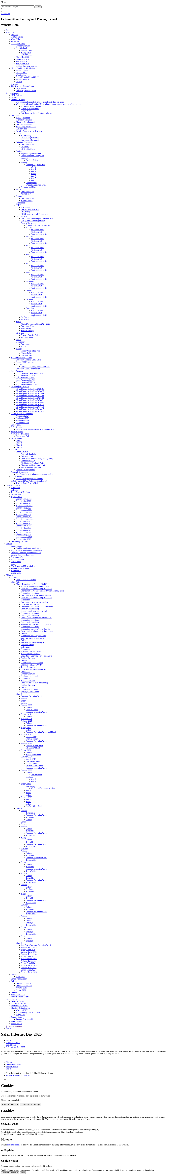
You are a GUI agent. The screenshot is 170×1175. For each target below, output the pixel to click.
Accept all (14, 1104)
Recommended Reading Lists (32, 156)
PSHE (18, 205)
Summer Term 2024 (29, 965)
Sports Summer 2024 (24, 512)
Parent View (16, 562)
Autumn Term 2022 (28, 968)
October (29, 290)
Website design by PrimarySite (18, 1075)
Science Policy (26, 200)
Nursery (14, 577)
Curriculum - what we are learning (34, 602)
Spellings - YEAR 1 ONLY (32, 665)
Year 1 (33, 169)
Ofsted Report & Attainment (22, 414)
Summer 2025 (26, 734)
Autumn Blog (26, 50)
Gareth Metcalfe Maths (30, 109)
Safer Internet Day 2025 (15, 1047)
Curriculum (15, 115)
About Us (10, 32)
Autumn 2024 (26, 721)
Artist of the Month (28, 223)
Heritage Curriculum (24, 120)
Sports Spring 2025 (23, 508)
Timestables (30, 813)
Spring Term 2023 (28, 970)
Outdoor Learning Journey (26, 66)
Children (9, 575)
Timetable (30, 817)
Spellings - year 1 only (30, 676)
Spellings (29, 777)
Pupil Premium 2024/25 (25, 378)
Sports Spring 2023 (23, 521)
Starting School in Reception (22, 555)
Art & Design (21, 216)
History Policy (26, 353)
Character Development (25, 122)
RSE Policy (25, 212)
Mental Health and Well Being (23, 68)
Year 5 (33, 178)
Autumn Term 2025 (28, 947)
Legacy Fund (21, 88)
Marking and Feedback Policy (33, 463)
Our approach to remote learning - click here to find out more (40, 102)
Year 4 (33, 176)
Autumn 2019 (21, 988)
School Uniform (17, 559)
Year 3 (33, 174)
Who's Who (15, 39)
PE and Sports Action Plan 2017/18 (30, 407)
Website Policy (12, 1066)
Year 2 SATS (31, 759)
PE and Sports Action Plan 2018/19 (30, 405)
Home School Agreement (31, 467)
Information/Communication (32, 663)
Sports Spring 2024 (23, 514)
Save (23, 1173)
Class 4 (19, 447)
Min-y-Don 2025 (22, 61)
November (30, 299)
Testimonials (16, 571)
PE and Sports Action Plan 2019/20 (30, 402)
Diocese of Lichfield (19, 1003)
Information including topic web (33, 636)
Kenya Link (20, 1015)
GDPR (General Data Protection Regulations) (29, 481)
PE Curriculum (27, 337)
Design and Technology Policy (33, 221)
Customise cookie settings (30, 1104)
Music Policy (26, 328)
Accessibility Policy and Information (35, 366)
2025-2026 (20, 977)
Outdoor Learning (18, 43)
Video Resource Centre (20, 568)
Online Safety (16, 476)
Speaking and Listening (30, 187)
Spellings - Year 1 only (30, 692)
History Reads (26, 355)
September (30, 281)
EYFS (18, 133)
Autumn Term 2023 (28, 961)
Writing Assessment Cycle (36, 185)
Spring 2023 (26, 784)
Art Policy (25, 319)
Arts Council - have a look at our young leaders (34, 474)
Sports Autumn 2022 (24, 523)
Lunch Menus (16, 546)
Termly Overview (28, 667)
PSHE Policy (26, 207)
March (28, 245)
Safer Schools (16, 427)
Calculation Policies (23, 124)
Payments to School (19, 557)
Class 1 (19, 440)
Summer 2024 (26, 757)
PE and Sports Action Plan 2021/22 (30, 398)
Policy (23, 346)
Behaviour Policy (28, 456)
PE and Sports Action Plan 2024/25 (30, 391)
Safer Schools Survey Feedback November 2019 (35, 429)
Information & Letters (29, 689)
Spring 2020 (21, 990)
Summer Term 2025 (29, 959)
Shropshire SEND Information (28, 369)
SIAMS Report (17, 432)
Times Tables (31, 860)
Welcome (14, 35)
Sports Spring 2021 (23, 535)
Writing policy (31, 183)
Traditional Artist (37, 230)
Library (14, 992)
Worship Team (16, 1021)
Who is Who (21, 75)
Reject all (5, 1104)
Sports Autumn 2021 (24, 530)
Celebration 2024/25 (24, 983)
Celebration (25, 633)
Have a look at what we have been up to (37, 631)
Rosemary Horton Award (26, 91)
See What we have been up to (32, 642)
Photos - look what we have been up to (36, 618)
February (29, 236)
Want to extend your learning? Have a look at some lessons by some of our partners (48, 104)
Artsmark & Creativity (19, 472)
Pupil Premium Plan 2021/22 (27, 384)
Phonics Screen (32, 710)
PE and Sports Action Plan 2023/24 (30, 393)
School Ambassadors (19, 979)
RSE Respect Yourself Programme (34, 214)
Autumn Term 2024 (28, 954)
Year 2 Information (33, 754)
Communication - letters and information (37, 606)
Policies (19, 82)
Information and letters (30, 593)
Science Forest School (34, 766)
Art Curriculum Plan (29, 317)
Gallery (29, 707)
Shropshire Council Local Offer (28, 360)
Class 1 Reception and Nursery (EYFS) (31, 584)
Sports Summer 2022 (24, 526)
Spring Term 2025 (28, 956)
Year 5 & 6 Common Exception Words (36, 945)
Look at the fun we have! (26, 580)
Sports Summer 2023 (24, 519)
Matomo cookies (13, 1145)
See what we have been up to (32, 638)
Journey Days (16, 1017)
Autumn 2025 (26, 705)
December (30, 308)
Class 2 (19, 443)
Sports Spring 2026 (23, 501)
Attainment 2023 (22, 418)
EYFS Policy (26, 135)
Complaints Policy (28, 461)
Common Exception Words (31, 696)
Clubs (13, 974)
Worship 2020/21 (22, 1010)
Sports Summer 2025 (24, 506)
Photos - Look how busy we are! (34, 611)
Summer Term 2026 (29, 952)
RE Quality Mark (28, 149)
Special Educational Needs (21, 357)
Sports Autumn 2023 (24, 517)
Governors (15, 97)
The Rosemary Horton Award (22, 86)
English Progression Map (31, 153)
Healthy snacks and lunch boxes (28, 548)
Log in (8, 1028)
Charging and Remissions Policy (34, 465)
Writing (24, 162)
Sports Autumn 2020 (24, 537)
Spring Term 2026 (28, 950)
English (19, 151)
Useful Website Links (34, 806)
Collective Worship (18, 1001)
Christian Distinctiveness (20, 1008)
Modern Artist (36, 232)
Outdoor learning (27, 645)
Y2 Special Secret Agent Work (43, 788)
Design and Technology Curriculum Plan (37, 218)
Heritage (14, 84)
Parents (9, 544)
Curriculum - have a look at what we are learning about (42, 591)
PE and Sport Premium (20, 387)
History (19, 349)
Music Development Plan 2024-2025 (35, 324)
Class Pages (15, 582)
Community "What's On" (21, 541)
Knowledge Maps (33, 761)
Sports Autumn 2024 (24, 510)
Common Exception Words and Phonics (41, 732)
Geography (20, 342)
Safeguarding (16, 425)
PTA (13, 564)
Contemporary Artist (39, 234)
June (27, 272)
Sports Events (16, 497)
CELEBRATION (33, 748)
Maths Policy (26, 194)
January (29, 227)
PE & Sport (20, 333)
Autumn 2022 (26, 770)
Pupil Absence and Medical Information (26, 550)
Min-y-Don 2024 (22, 59)
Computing (20, 203)
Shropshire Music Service (31, 106)
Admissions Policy (23, 436)
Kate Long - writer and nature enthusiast (37, 113)
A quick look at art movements (38, 225)
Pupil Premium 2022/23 (25, 382)
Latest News (16, 494)
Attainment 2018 (22, 423)
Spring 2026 (26, 52)
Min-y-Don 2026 (22, 64)
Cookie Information (13, 1064)
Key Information (12, 93)
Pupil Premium (17, 371)
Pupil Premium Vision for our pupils (30, 373)
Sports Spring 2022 (23, 528)
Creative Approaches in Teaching (29, 131)
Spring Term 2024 (28, 963)
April (28, 254)
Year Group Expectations (26, 126)
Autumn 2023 (26, 743)
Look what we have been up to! (33, 669)
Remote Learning (18, 100)
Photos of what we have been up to (35, 586)
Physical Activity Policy (30, 335)
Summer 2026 (26, 55)
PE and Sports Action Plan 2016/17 (30, 409)
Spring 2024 (26, 750)
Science (19, 196)
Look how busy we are (30, 604)
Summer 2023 (26, 797)
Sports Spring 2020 (23, 539)
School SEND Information (26, 362)
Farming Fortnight (23, 118)
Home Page (5, 14)
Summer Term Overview (30, 654)
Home (8, 30)
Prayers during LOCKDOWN (28, 1012)
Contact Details (17, 37)
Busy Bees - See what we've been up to (36, 656)
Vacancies (15, 41)
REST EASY (21, 73)
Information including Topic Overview (36, 629)
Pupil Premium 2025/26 (25, 375)
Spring (23, 701)
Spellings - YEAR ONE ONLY (33, 651)
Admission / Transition (20, 434)
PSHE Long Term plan (30, 209)
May (27, 263)
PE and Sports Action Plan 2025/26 (30, 389)
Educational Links (18, 994)
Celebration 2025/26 (24, 985)
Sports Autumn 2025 (24, 503)
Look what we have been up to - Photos (36, 589)
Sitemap (9, 1062)
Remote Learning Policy (25, 470)
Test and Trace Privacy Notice (28, 483)
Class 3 (19, 445)
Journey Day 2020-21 (24, 1019)
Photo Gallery (31, 737)
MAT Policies (16, 95)
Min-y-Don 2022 (22, 57)
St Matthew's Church (19, 1006)
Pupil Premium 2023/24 (25, 380)
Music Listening (27, 331)
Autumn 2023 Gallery (34, 745)
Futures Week (21, 129)
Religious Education (24, 142)
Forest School (21, 48)
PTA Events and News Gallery (23, 566)
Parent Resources (22, 79)
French (18, 340)
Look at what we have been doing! (34, 683)
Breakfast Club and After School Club (26, 553)
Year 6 (33, 180)
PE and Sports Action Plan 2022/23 (30, 396)
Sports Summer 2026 (24, 499)
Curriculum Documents (30, 140)
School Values (11, 999)
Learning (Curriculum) (30, 609)
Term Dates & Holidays (20, 492)
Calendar (14, 490)
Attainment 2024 (22, 416)
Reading (24, 158)
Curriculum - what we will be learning (36, 595)
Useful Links (16, 573)
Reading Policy (32, 160)
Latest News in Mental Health (27, 77)
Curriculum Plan (27, 144)
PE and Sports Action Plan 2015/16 (30, 411)
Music (18, 322)
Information (25, 600)
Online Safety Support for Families (29, 479)
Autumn (24, 698)
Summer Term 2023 (29, 972)
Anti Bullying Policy (29, 454)
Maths (18, 189)
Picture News (26, 111)
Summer (24, 703)
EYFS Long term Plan (30, 138)
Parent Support (22, 70)
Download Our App (14, 1026)
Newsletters (15, 488)
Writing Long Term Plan (35, 165)
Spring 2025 (26, 728)
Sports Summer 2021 (24, 532)
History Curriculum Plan (30, 351)
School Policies (22, 452)
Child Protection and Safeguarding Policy (37, 458)
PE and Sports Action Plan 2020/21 (30, 400)
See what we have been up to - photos (36, 624)
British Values (16, 438)
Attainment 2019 (22, 420)
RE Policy (25, 147)
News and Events (13, 485)
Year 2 (33, 171)
